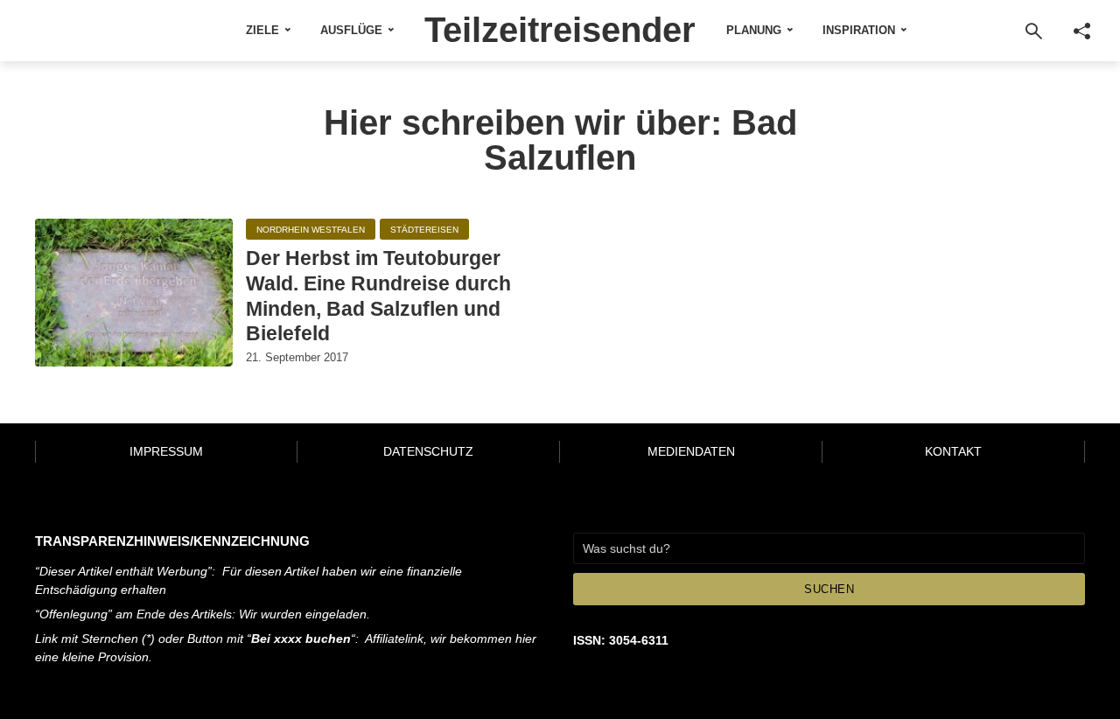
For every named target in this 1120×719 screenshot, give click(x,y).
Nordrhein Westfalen (310, 229)
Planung (753, 30)
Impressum (166, 451)
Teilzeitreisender (560, 29)
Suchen (829, 589)
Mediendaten (691, 451)
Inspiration (858, 30)
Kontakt (953, 451)
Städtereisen (424, 229)
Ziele (262, 30)
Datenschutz (428, 451)
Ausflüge (351, 30)
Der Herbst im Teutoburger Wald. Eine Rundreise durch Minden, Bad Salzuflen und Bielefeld (378, 296)
